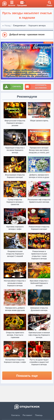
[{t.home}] (27, 406)
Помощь (39, 415)
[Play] (4, 34)
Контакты (15, 415)
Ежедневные (19, 25)
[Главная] (3, 3)
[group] (27, 35)
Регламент (27, 415)
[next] (50, 60)
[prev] (4, 60)
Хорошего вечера (37, 25)
